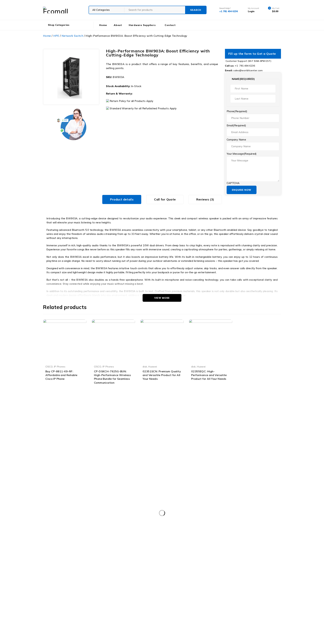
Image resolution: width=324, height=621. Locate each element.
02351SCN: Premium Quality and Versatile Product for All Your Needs (162, 375)
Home (47, 35)
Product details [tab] (122, 199)
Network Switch (72, 35)
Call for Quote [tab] (165, 199)
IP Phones (59, 366)
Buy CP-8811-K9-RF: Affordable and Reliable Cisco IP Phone (61, 375)
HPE (56, 35)
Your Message (242, 153)
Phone (237, 111)
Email (236, 125)
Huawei (152, 366)
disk (145, 366)
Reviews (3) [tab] (205, 199)
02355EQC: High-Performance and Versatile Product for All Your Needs (209, 375)
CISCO (49, 366)
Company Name (236, 139)
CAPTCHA (233, 183)
